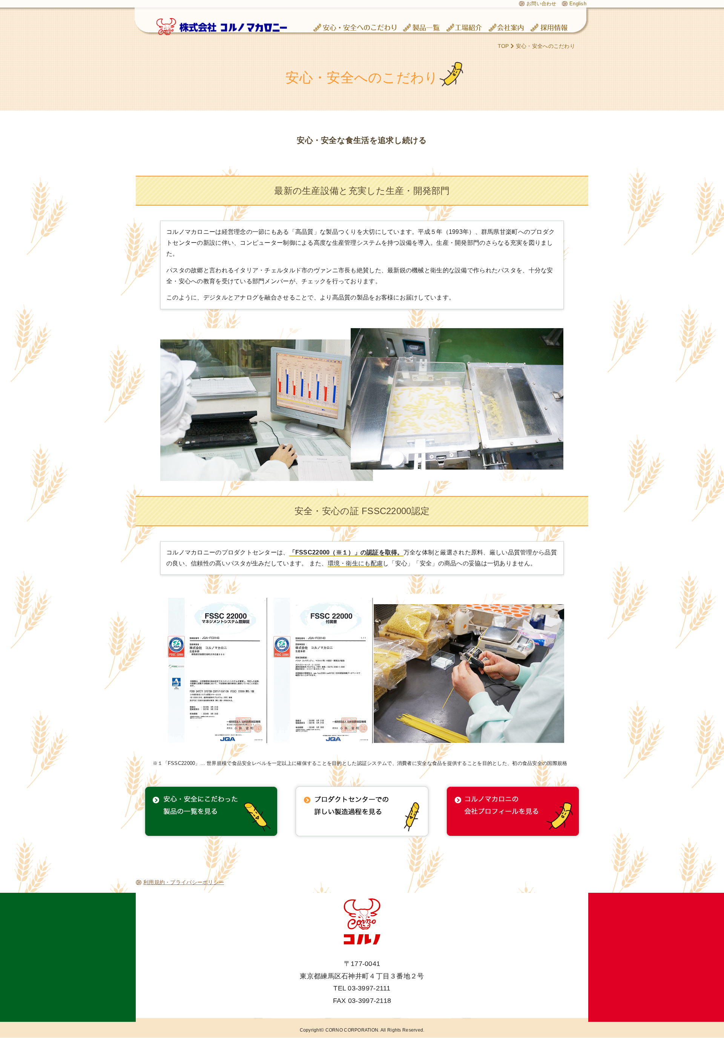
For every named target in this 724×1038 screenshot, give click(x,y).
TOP (503, 46)
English (577, 3)
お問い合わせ (541, 3)
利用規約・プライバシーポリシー (183, 882)
